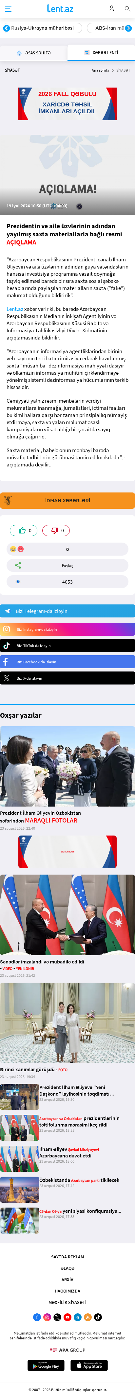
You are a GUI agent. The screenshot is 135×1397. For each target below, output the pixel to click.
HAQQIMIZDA (67, 1291)
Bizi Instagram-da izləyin (37, 629)
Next (128, 29)
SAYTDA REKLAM (67, 1257)
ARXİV (67, 1279)
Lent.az (15, 308)
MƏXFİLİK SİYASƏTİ (67, 1302)
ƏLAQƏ (67, 1268)
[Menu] (8, 9)
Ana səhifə (100, 70)
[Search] (127, 8)
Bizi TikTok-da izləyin (34, 645)
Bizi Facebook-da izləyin (36, 661)
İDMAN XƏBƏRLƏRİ (67, 500)
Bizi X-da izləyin (29, 678)
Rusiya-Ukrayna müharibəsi (42, 28)
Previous (6, 29)
